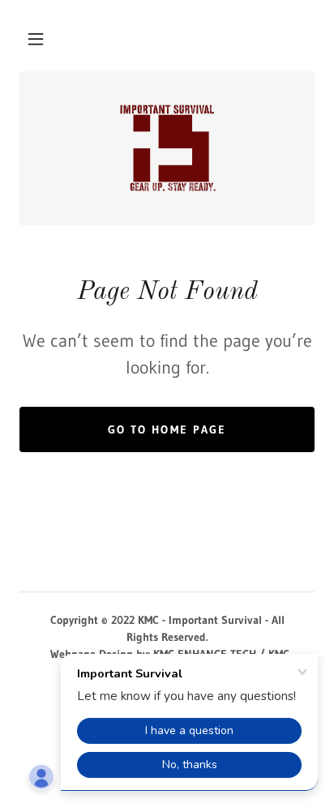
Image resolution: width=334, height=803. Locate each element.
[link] (167, 148)
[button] (35, 39)
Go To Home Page (166, 429)
